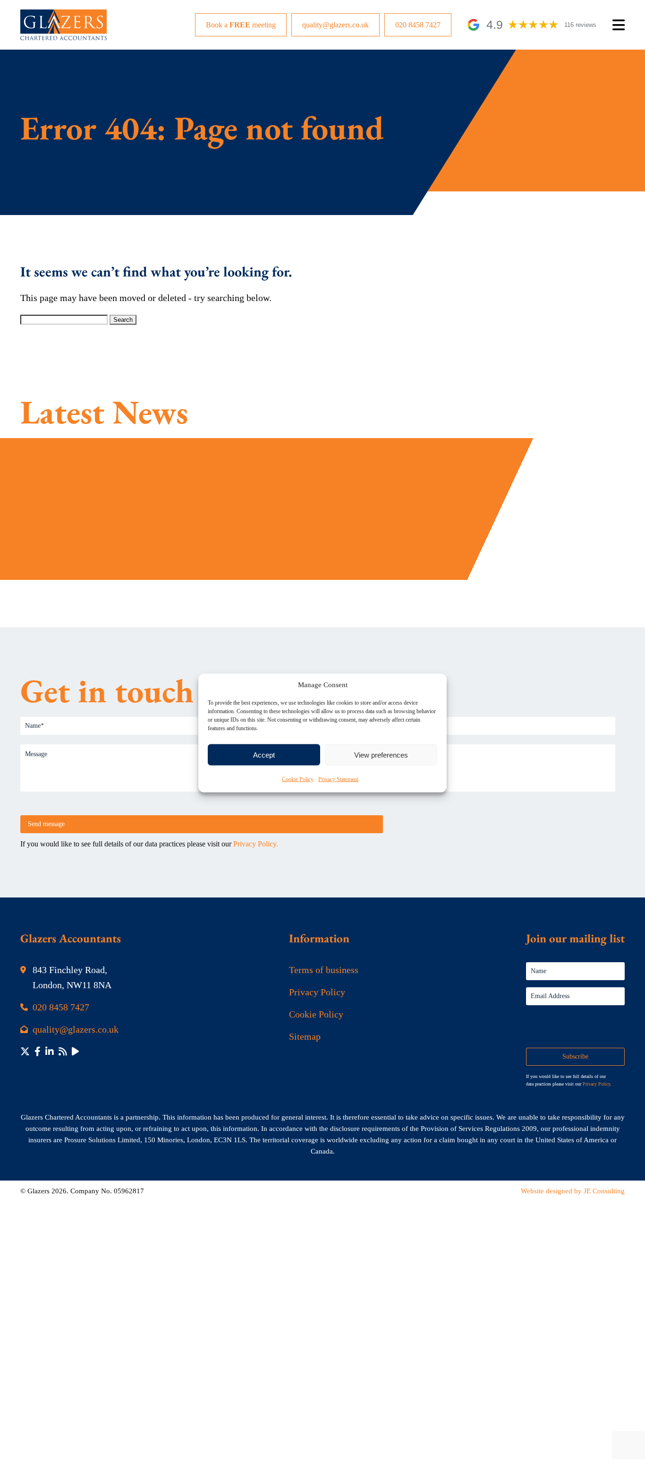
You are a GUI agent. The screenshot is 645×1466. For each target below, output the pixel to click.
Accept (264, 754)
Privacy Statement (338, 779)
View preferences (381, 754)
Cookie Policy (298, 779)
